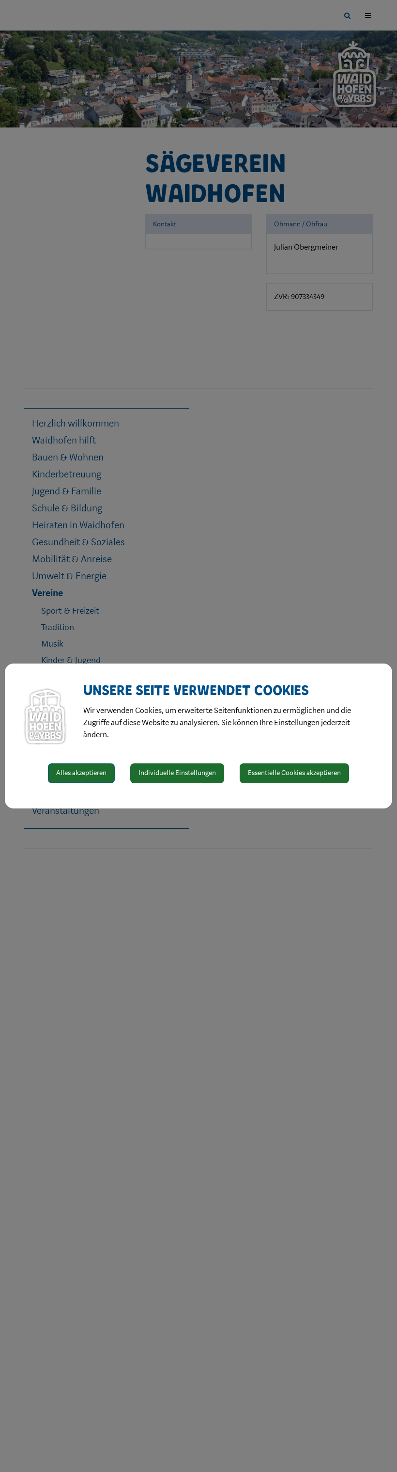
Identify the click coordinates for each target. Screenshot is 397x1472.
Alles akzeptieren (81, 772)
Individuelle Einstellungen (177, 772)
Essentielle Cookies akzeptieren (294, 772)
